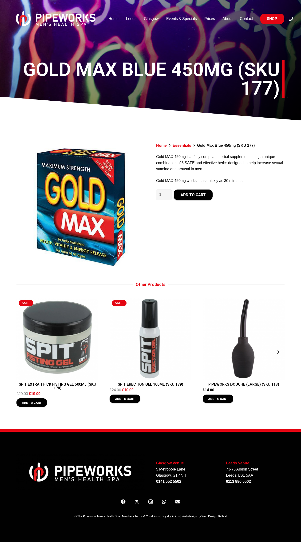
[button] (137, 150)
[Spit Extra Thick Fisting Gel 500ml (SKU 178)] (57, 339)
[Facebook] (123, 502)
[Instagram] (150, 502)
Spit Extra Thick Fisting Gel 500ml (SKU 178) (57, 386)
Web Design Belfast (214, 516)
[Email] (178, 502)
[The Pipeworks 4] (56, 19)
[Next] (278, 352)
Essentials (182, 145)
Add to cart (193, 195)
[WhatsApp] (164, 502)
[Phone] (291, 19)
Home (161, 145)
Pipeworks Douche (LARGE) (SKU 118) (243, 384)
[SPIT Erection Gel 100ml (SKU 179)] (150, 339)
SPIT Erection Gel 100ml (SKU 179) (150, 384)
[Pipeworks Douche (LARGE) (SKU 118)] (244, 339)
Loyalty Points (171, 516)
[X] (137, 502)
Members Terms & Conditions (141, 516)
